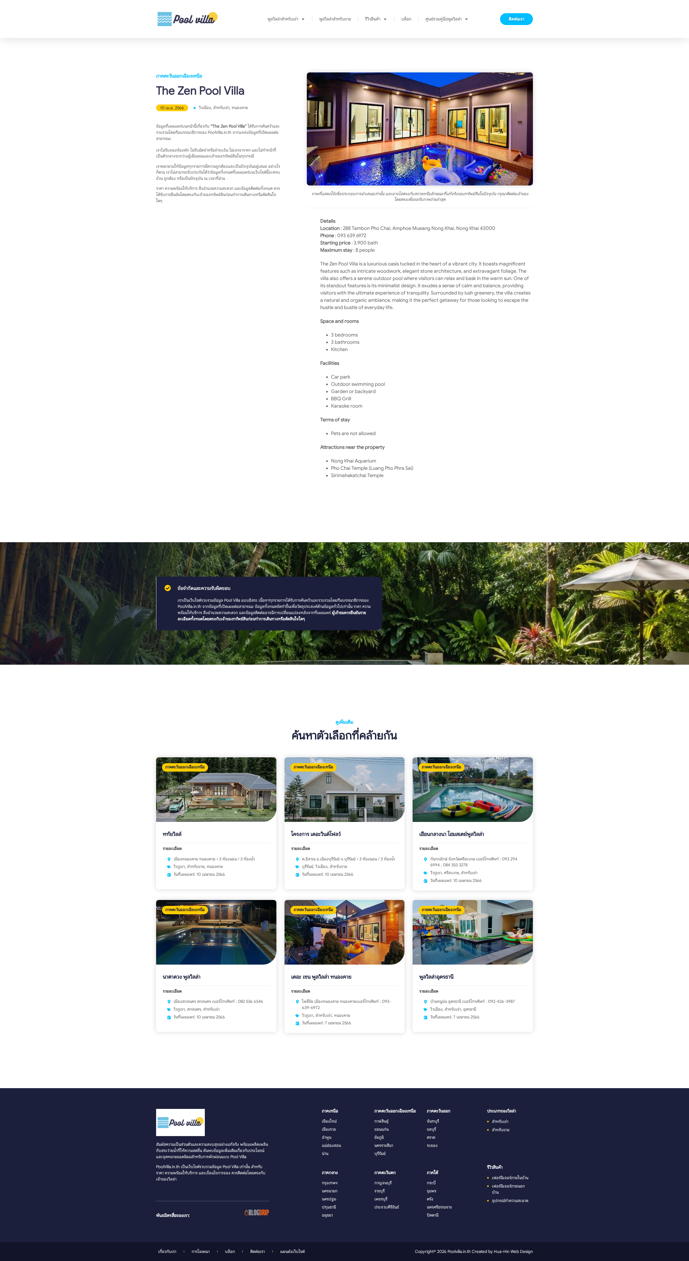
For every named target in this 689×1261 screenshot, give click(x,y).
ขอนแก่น (381, 1129)
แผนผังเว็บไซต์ (292, 1251)
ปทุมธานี (329, 1207)
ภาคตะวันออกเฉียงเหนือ (179, 76)
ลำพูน (326, 1137)
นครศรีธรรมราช (439, 1207)
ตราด (431, 1137)
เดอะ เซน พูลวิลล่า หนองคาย (321, 976)
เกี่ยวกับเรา (167, 1251)
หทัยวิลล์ (172, 834)
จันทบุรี (433, 1121)
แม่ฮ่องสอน (331, 1145)
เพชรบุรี (380, 1199)
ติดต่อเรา (257, 1251)
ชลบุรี (431, 1129)
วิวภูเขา (179, 866)
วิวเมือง (205, 107)
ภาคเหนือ (330, 1111)
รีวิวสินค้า (372, 19)
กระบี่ (431, 1182)
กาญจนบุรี (383, 1182)
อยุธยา (327, 1215)
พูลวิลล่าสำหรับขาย (335, 19)
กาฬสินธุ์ (381, 1121)
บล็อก (406, 19)
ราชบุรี (379, 1190)
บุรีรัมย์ (307, 866)
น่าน (325, 1153)
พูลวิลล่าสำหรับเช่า (283, 19)
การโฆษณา (201, 1251)
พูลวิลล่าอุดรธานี (436, 976)
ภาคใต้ (432, 1172)
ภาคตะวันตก (385, 1172)
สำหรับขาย (196, 866)
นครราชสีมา (383, 1145)
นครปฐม (329, 1199)
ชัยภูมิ (379, 1137)
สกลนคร (194, 1009)
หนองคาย (240, 107)
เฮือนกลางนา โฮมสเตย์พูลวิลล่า (451, 834)
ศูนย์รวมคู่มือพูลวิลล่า (444, 19)
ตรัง (430, 1199)
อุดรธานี (469, 1009)
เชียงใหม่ (329, 1121)
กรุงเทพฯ (330, 1182)
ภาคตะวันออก (439, 1111)
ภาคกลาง (330, 1172)
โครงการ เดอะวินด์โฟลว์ (316, 834)
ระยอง (432, 1145)
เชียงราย (329, 1129)
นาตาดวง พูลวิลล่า (182, 976)
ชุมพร (431, 1190)
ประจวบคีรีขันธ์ (386, 1207)
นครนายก (330, 1190)
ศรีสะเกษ (451, 872)
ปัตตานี (432, 1215)
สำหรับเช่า (221, 107)
